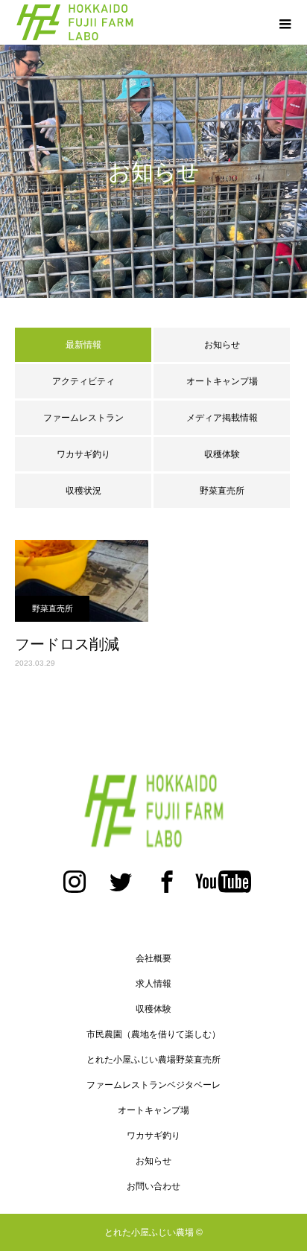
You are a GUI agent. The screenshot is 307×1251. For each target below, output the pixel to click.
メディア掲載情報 (222, 418)
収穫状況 (83, 491)
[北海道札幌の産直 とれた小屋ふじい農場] (153, 811)
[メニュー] (284, 22)
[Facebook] (167, 889)
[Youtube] (222, 889)
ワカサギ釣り (83, 454)
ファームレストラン (83, 418)
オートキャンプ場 (222, 381)
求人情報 (153, 983)
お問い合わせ (153, 1186)
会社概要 (153, 958)
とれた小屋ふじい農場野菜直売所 (153, 1059)
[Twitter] (120, 889)
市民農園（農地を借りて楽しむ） (153, 1034)
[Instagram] (74, 889)
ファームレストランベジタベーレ (153, 1085)
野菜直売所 (222, 491)
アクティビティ (83, 381)
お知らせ (222, 345)
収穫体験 (222, 454)
